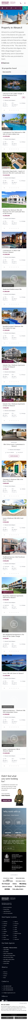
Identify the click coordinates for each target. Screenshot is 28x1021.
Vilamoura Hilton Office (8, 957)
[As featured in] (14, 883)
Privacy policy (23, 1003)
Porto (4, 933)
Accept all (14, 1015)
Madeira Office (6, 961)
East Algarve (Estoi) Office (8, 959)
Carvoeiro (16, 923)
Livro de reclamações (7, 913)
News (4, 977)
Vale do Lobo (6, 939)
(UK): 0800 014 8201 (7, 986)
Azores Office (6, 963)
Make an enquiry (20, 89)
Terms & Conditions (7, 907)
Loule (15, 929)
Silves (15, 935)
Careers (5, 975)
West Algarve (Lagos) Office (9, 955)
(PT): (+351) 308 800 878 (8, 989)
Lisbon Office (6, 949)
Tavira (15, 937)
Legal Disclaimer (7, 911)
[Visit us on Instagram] (6, 1001)
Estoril (15, 925)
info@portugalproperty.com (9, 992)
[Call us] (20, 3)
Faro (4, 927)
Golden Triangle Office (8, 953)
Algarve (16, 921)
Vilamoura (16, 939)
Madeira (5, 931)
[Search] (25, 8)
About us (5, 971)
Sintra (4, 937)
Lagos (15, 927)
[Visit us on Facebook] (3, 1001)
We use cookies (5, 1004)
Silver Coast (5, 935)
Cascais (5, 925)
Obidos (15, 931)
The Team (5, 973)
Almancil (5, 923)
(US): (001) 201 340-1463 (8, 988)
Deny (7, 1017)
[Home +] (9, 3)
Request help (6, 800)
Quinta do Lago (17, 933)
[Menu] (25, 3)
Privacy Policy (6, 909)
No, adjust (20, 1017)
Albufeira (5, 921)
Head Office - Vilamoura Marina (10, 947)
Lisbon (4, 929)
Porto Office (5, 951)
